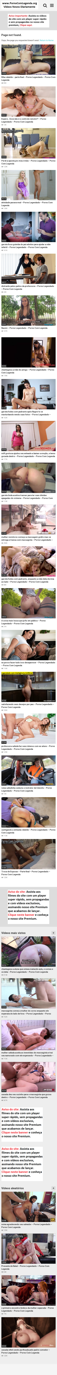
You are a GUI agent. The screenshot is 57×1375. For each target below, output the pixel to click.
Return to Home (47, 40)
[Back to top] (52, 1369)
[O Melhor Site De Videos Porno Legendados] (19, 5)
